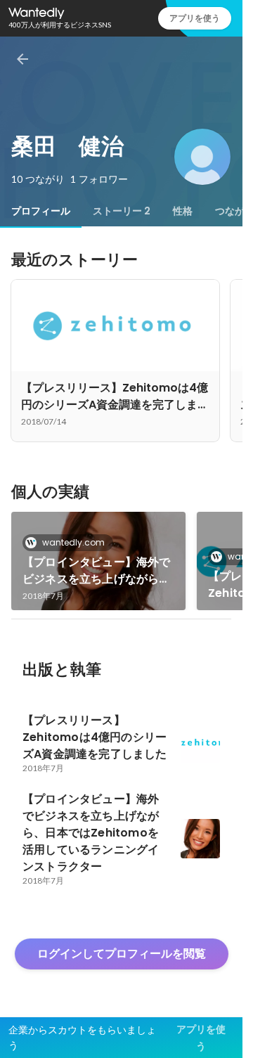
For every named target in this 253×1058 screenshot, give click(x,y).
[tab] (41, 211)
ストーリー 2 (121, 211)
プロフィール (40, 211)
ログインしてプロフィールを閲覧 (121, 954)
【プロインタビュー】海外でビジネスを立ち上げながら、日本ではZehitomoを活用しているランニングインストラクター (96, 571)
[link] (98, 561)
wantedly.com (73, 542)
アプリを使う (194, 18)
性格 (183, 211)
